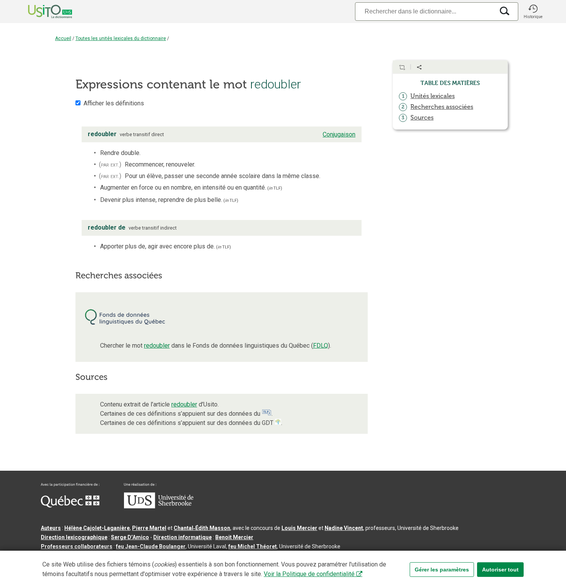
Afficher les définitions (114, 103)
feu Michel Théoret (252, 546)
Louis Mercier (299, 528)
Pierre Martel (149, 528)
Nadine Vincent (344, 528)
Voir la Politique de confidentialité (309, 574)
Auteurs (51, 528)
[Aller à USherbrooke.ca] (158, 506)
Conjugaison (339, 134)
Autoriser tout (500, 569)
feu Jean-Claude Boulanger (151, 546)
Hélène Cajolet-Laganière (97, 528)
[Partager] (419, 67)
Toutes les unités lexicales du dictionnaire (120, 38)
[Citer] (402, 67)
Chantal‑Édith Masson (202, 528)
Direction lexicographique (74, 537)
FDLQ (320, 345)
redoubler (157, 345)
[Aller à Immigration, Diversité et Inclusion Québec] (70, 506)
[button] (532, 11)
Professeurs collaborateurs (76, 546)
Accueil (63, 38)
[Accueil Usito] (41, 11)
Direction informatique (182, 537)
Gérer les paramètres (442, 569)
